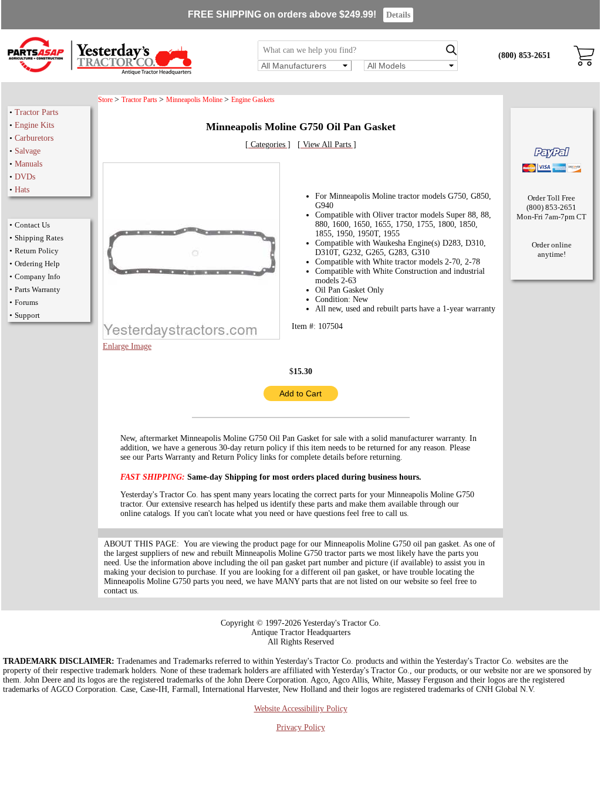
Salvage (27, 151)
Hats (22, 189)
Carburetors (34, 138)
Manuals (28, 163)
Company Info (37, 276)
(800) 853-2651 (524, 55)
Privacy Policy (300, 727)
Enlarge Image (127, 346)
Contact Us (32, 224)
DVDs (25, 176)
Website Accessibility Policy (300, 708)
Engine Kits (34, 125)
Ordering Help (37, 263)
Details (398, 15)
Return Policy (37, 250)
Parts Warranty (37, 289)
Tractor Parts (36, 112)
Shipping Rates (39, 237)
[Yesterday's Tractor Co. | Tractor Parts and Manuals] (99, 73)
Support (27, 315)
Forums (26, 302)
